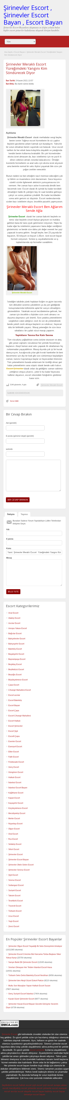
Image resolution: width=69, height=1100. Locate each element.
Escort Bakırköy (15, 700)
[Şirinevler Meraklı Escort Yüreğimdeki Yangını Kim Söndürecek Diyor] (25, 108)
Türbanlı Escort (15, 911)
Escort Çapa (13, 710)
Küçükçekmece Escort (18, 808)
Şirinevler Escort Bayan (18, 859)
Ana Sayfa (8, 52)
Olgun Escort (14, 829)
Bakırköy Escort (15, 649)
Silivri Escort (13, 849)
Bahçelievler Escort (16, 639)
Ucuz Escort (13, 916)
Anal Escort (13, 613)
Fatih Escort (13, 757)
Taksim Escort (14, 895)
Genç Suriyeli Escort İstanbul (20, 994)
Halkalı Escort (14, 777)
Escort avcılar (14, 695)
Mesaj (9, 558)
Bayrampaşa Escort (16, 659)
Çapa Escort (13, 685)
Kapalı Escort (14, 798)
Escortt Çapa (14, 736)
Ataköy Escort (14, 618)
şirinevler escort (35, 1088)
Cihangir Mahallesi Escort (19, 690)
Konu (8, 548)
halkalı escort (25, 1085)
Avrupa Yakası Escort (17, 628)
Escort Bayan (19, 52)
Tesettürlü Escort (15, 901)
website (9, 449)
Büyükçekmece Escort (18, 680)
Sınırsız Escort (14, 880)
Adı (7, 529)
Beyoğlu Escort (15, 674)
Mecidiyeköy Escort (16, 813)
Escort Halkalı (14, 721)
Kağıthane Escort (15, 793)
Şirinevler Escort (15, 854)
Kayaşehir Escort (15, 803)
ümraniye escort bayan (34, 1094)
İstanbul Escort (14, 782)
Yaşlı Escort (13, 921)
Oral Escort (13, 834)
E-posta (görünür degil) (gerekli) (20, 436)
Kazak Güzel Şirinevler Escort (21, 999)
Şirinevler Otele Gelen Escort (21, 865)
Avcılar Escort (14, 623)
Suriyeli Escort (14, 890)
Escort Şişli (13, 731)
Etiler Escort (13, 752)
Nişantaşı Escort (15, 824)
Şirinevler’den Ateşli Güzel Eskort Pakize (26, 980)
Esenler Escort (14, 741)
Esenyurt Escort (15, 746)
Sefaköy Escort (14, 844)
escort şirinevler (37, 1050)
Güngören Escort (15, 772)
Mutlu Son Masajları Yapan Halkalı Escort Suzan (29, 986)
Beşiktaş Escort (15, 664)
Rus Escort (13, 839)
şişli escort (37, 1085)
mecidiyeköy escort (18, 1088)
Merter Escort (14, 818)
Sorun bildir (14, 401)
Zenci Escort (13, 926)
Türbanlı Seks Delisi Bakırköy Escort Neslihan (28, 975)
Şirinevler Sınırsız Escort (19, 870)
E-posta (9, 539)
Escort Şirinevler (15, 726)
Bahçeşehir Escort (16, 644)
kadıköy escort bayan (55, 1091)
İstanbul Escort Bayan (17, 788)
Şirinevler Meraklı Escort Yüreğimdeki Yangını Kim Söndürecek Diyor (26, 68)
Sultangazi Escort (16, 885)
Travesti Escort (14, 906)
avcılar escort (17, 1091)
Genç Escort (13, 767)
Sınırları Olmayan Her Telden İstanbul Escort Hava (30, 967)
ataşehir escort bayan (34, 1091)
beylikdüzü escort (10, 1085)
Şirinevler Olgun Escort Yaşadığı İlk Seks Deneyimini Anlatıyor (35, 946)
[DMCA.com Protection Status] (9, 1027)
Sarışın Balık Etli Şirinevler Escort (22, 962)
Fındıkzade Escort (16, 762)
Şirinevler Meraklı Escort (51, 385)
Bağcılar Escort (15, 633)
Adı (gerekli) (11, 423)
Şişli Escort (13, 875)
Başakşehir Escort (16, 654)
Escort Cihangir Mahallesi (19, 716)
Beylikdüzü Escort (16, 669)
